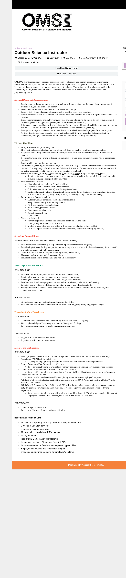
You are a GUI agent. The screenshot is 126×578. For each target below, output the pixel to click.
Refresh (113, 465)
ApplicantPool (88, 465)
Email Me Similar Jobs (66, 68)
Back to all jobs (24, 48)
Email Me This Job (66, 73)
